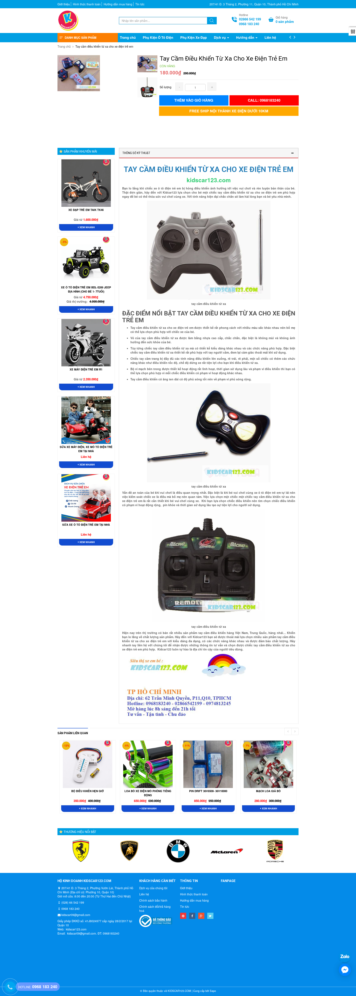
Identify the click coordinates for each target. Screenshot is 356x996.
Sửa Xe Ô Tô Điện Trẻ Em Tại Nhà (86, 525)
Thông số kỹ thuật (136, 153)
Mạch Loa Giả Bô (268, 791)
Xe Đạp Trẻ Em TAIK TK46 (86, 210)
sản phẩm (285, 21)
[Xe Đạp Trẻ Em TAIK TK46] (86, 183)
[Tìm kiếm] (212, 21)
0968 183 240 (249, 24)
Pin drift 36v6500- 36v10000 (208, 791)
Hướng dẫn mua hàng (118, 4)
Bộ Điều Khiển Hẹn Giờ (87, 791)
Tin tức (139, 4)
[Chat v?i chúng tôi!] (345, 970)
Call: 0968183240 (264, 100)
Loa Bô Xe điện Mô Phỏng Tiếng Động (147, 793)
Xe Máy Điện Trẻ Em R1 (86, 369)
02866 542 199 (250, 19)
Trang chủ (128, 37)
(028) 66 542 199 (72, 902)
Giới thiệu (63, 4)
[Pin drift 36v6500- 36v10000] (208, 764)
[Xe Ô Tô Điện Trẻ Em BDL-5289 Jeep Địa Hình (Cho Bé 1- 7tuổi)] (86, 260)
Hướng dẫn (245, 37)
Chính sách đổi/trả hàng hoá (155, 908)
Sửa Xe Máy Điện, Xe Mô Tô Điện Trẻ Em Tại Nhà (86, 449)
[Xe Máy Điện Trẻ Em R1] (86, 342)
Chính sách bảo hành (153, 900)
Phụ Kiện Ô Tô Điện (158, 37)
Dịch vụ (220, 37)
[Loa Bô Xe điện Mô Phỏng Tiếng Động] (148, 764)
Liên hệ (270, 37)
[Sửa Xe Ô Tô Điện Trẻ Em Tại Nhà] (86, 498)
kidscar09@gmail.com (75, 915)
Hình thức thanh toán (87, 4)
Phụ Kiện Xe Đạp (193, 37)
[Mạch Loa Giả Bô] (268, 764)
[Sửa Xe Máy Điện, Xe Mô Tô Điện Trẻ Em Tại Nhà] (86, 420)
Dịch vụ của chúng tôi (153, 888)
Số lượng (165, 87)
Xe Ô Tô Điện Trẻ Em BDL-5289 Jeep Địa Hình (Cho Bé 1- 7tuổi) (86, 289)
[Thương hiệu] (80, 851)
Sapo (213, 991)
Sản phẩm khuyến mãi (80, 151)
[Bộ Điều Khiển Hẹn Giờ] (87, 764)
